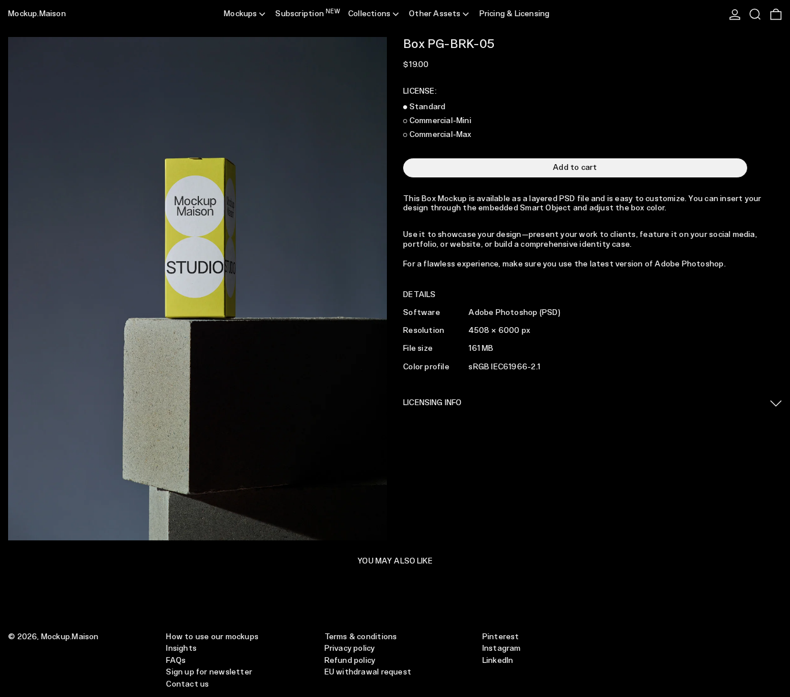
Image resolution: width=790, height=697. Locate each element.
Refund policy (350, 661)
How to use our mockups (212, 637)
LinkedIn (498, 661)
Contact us (187, 684)
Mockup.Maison (37, 14)
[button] (755, 14)
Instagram (501, 648)
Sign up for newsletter (209, 672)
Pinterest (500, 637)
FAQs (176, 661)
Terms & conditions (360, 637)
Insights (181, 648)
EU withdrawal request (367, 672)
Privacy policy (349, 648)
